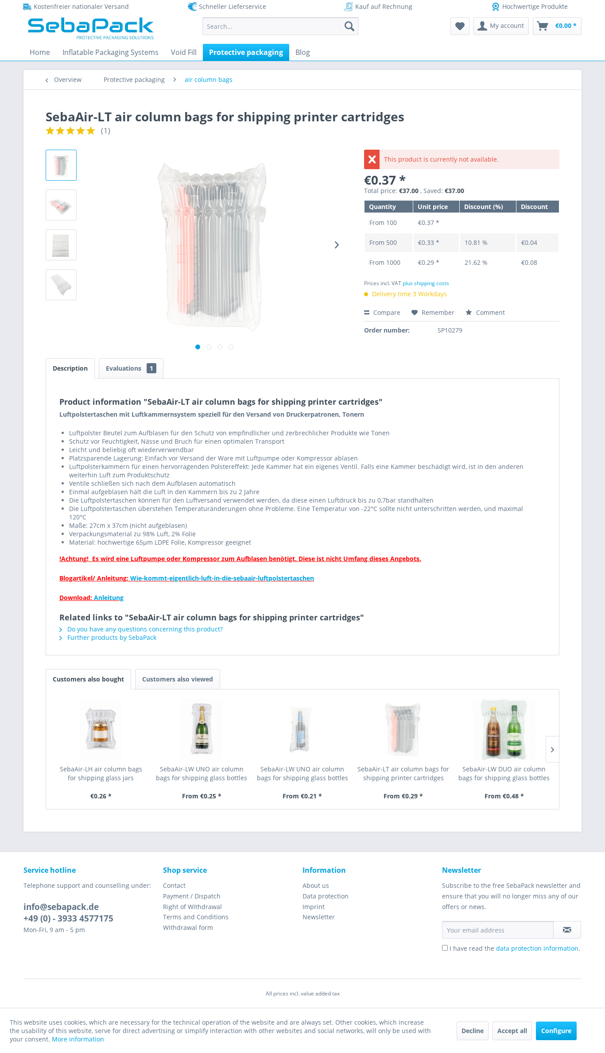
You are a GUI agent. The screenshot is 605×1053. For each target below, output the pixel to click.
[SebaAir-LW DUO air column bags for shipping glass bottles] (504, 729)
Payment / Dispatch (192, 896)
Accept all (512, 1030)
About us (315, 885)
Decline (473, 1030)
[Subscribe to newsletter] (567, 930)
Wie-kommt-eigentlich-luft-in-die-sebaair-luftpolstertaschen (222, 578)
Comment (489, 312)
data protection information (537, 948)
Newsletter (318, 917)
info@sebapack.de (61, 907)
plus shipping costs (426, 283)
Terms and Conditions (196, 917)
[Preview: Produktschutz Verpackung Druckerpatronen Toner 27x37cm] (61, 165)
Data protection (325, 896)
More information (78, 1039)
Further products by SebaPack (111, 637)
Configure (556, 1030)
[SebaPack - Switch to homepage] (91, 28)
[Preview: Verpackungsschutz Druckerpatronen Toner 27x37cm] (61, 205)
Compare (386, 312)
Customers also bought (88, 679)
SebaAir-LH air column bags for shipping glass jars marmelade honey (101, 773)
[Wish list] (459, 26)
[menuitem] (280, 26)
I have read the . (515, 948)
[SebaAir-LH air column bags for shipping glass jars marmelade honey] (101, 729)
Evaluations (129, 368)
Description (70, 368)
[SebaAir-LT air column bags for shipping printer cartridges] (403, 729)
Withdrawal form (188, 927)
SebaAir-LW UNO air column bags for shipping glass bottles (201, 773)
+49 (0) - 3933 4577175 (68, 918)
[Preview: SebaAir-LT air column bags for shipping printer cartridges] (61, 284)
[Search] (349, 26)
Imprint (313, 906)
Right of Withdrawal (192, 906)
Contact (174, 885)
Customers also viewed (177, 679)
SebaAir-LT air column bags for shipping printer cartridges (403, 773)
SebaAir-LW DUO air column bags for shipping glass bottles (504, 773)
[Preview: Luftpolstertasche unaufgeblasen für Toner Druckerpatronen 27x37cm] (61, 244)
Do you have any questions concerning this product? (144, 629)
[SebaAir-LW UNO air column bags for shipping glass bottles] (202, 729)
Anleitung (108, 597)
